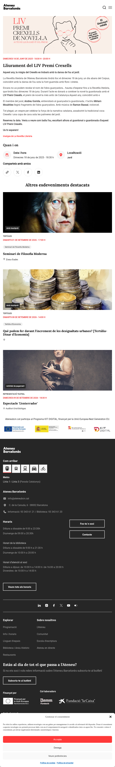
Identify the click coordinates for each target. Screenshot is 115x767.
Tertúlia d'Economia (13, 324)
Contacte (87, 534)
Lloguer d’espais (11, 641)
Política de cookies (47, 763)
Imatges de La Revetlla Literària (17, 136)
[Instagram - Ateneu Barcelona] (46, 606)
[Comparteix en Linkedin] (38, 172)
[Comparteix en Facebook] (28, 172)
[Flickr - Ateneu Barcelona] (76, 606)
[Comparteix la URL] (7, 172)
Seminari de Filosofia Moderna (17, 247)
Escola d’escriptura (47, 641)
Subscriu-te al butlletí (19, 680)
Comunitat (42, 634)
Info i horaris (9, 634)
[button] (110, 716)
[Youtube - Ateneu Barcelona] (68, 606)
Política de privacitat (65, 763)
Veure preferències (57, 756)
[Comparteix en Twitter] (17, 172)
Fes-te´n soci (87, 523)
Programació (10, 627)
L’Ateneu (41, 627)
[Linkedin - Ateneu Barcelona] (39, 606)
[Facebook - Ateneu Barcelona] (54, 606)
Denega (57, 747)
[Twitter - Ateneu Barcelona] (61, 606)
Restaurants (9, 654)
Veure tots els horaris (19, 587)
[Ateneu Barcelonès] (12, 12)
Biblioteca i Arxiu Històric (16, 647)
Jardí (69, 157)
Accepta (57, 739)
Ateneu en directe (46, 647)
